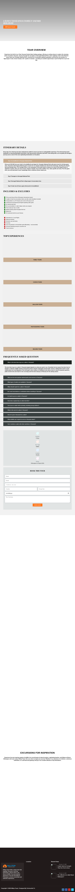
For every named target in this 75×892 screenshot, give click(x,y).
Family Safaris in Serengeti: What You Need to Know (64, 867)
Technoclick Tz (31, 888)
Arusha (37, 454)
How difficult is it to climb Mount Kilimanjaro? (66, 875)
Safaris (37, 446)
